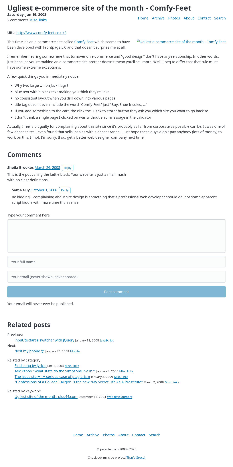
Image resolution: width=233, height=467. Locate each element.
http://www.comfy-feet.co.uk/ (41, 32)
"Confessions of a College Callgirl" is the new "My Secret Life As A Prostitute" (79, 381)
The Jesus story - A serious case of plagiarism (52, 376)
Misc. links (38, 19)
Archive (158, 18)
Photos (174, 18)
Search (220, 18)
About (189, 18)
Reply (67, 168)
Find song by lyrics (30, 365)
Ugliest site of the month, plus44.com (46, 396)
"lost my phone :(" (29, 351)
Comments (24, 154)
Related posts (28, 324)
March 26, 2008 (47, 167)
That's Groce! (136, 457)
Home (143, 18)
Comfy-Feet (84, 41)
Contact (204, 18)
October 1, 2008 (44, 190)
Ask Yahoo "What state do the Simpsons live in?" (55, 371)
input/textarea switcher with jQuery (44, 340)
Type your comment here (28, 215)
